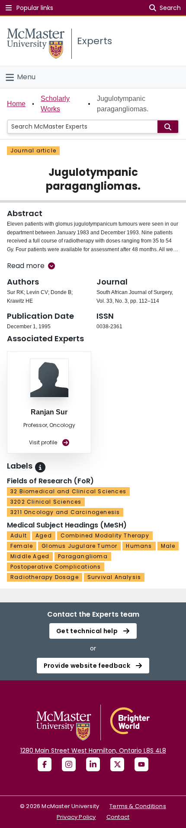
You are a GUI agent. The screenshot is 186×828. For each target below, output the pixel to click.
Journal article (33, 150)
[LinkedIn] (93, 764)
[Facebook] (44, 764)
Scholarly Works (55, 104)
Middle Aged (29, 556)
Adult (18, 535)
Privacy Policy (76, 817)
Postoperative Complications (55, 566)
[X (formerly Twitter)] (117, 764)
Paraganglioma (83, 556)
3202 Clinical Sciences (45, 501)
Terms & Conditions (137, 806)
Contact (117, 817)
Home (16, 103)
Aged (43, 535)
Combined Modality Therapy (105, 535)
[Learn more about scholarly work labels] (40, 467)
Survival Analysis (114, 577)
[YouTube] (141, 764)
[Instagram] (69, 764)
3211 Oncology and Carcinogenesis (65, 512)
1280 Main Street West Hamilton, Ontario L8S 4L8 (93, 750)
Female (21, 546)
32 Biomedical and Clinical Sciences (68, 491)
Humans (139, 546)
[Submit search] (167, 126)
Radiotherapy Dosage (44, 577)
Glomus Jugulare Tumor (79, 546)
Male (168, 546)
